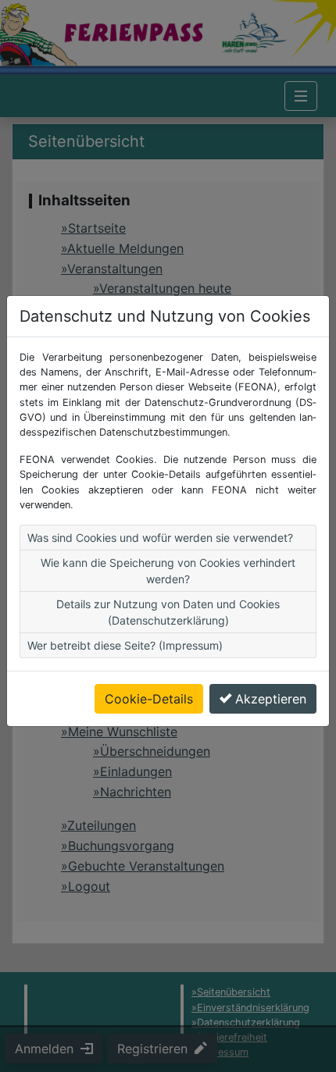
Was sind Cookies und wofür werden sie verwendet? (160, 537)
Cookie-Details (149, 699)
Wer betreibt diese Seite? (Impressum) (125, 645)
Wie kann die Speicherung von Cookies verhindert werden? (168, 571)
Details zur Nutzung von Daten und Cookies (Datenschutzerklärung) (168, 612)
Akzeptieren (270, 699)
